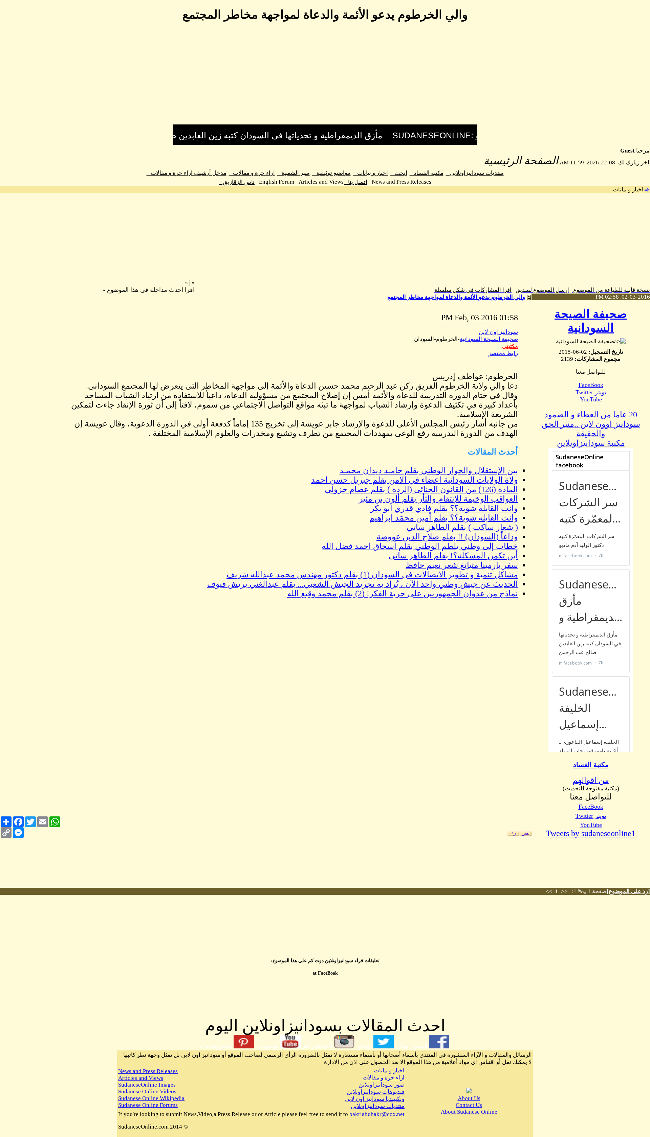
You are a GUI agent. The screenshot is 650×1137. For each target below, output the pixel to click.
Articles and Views (319, 182)
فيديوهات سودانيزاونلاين (376, 1092)
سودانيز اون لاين (498, 332)
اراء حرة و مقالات (252, 173)
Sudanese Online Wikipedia (151, 1098)
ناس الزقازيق (237, 182)
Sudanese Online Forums (148, 1105)
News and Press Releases (399, 182)
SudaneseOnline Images (147, 1085)
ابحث (398, 173)
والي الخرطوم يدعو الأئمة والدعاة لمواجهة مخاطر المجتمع (456, 297)
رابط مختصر (503, 353)
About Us (469, 1098)
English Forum (274, 182)
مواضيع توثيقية (331, 173)
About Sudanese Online (469, 1112)
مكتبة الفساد (426, 173)
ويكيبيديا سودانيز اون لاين (375, 1099)
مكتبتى (510, 346)
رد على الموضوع (628, 891)
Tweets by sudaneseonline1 (590, 833)
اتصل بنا (355, 182)
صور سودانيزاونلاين (382, 1085)
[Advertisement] (325, 77)
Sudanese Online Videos (147, 1091)
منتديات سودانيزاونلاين (475, 173)
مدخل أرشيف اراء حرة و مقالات (186, 173)
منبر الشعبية (293, 173)
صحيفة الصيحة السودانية (489, 339)
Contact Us (469, 1105)
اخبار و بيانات (370, 173)
